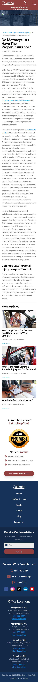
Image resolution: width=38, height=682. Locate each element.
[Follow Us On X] (19, 589)
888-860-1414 (21, 570)
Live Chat (21, 582)
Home (5, 32)
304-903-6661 (19, 632)
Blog (19, 516)
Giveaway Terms (16, 678)
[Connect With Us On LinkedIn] (25, 589)
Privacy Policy (31, 675)
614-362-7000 (19, 648)
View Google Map (19, 619)
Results (19, 505)
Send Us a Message (21, 576)
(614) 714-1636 (19, 664)
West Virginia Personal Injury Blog (19, 32)
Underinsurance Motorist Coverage (16, 100)
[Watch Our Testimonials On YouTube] (32, 589)
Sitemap (25, 678)
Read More (19, 343)
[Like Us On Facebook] (6, 589)
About (19, 510)
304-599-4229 (19, 616)
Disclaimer (21, 675)
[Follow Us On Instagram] (12, 589)
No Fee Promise (19, 499)
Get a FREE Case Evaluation (19, 473)
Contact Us (19, 522)
